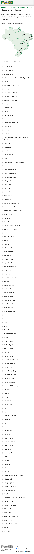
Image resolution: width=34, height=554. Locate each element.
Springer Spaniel (9, 483)
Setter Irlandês (8, 453)
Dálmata (6, 240)
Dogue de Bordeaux (10, 266)
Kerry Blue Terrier (9, 315)
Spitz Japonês (8, 479)
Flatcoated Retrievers (11, 274)
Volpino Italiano (8, 509)
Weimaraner (7, 512)
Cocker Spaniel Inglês (10, 229)
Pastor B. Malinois (9, 363)
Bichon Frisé (8, 126)
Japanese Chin (8, 307)
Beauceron (7, 119)
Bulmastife (7, 192)
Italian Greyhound (9, 300)
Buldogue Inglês (9, 184)
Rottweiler (7, 419)
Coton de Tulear (9, 237)
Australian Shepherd (10, 100)
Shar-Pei (6, 460)
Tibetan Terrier (8, 501)
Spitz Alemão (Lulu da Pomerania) (14, 475)
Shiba (5, 468)
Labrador (6, 326)
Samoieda (7, 427)
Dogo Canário (8, 255)
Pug (5, 412)
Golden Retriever (9, 285)
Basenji (6, 104)
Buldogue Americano (10, 173)
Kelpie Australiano (9, 311)
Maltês (6, 337)
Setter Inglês (8, 449)
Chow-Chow (7, 222)
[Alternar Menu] (30, 2)
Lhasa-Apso (7, 330)
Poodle (6, 408)
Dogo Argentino (9, 251)
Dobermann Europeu (10, 248)
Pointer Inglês (8, 404)
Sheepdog (7, 464)
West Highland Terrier (10, 524)
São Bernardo (8, 430)
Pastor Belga (8, 367)
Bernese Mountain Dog (11, 122)
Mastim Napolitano (10, 345)
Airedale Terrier (9, 74)
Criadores (29, 7)
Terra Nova (7, 494)
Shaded (6, 457)
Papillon (6, 352)
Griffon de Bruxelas (10, 289)
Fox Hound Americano (11, 278)
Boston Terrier (8, 155)
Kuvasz (6, 322)
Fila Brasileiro (8, 270)
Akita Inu (6, 81)
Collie (5, 233)
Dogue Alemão (8, 259)
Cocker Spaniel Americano (12, 225)
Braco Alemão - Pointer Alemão (14, 162)
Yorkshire (7, 531)
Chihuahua (7, 218)
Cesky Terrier (8, 214)
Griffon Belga (8, 66)
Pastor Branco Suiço (10, 371)
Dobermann (7, 244)
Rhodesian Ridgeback (10, 415)
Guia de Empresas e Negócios (16, 7)
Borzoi (6, 151)
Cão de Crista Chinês (10, 207)
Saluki (5, 423)
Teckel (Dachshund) (10, 490)
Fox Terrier (7, 281)
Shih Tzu (6, 471)
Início (4, 7)
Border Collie (8, 147)
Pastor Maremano (9, 378)
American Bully (8, 89)
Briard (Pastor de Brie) (11, 169)
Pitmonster (7, 401)
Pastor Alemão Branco (11, 360)
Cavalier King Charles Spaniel (13, 210)
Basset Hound (8, 107)
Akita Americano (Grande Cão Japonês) (16, 78)
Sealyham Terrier (9, 442)
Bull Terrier (7, 188)
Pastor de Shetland (10, 374)
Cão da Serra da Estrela (11, 203)
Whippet (6, 527)
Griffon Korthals (9, 292)
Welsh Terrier (8, 520)
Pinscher (6, 393)
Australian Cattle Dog (10, 96)
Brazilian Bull (8, 166)
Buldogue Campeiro (10, 177)
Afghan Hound (8, 70)
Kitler (5, 319)
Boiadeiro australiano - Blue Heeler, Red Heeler (16, 139)
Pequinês (7, 389)
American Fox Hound (10, 93)
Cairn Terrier (8, 196)
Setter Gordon (8, 445)
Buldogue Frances (9, 181)
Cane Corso (7, 199)
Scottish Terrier (9, 438)
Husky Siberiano (9, 296)
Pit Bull (6, 397)
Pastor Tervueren (9, 382)
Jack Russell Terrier (10, 304)
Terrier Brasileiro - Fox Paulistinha (14, 498)
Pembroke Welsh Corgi (11, 386)
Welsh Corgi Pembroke (11, 516)
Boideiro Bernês (9, 143)
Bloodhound (7, 130)
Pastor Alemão (8, 356)
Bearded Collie (8, 115)
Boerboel (6, 134)
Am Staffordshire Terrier (11, 85)
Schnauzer (7, 434)
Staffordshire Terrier (10, 486)
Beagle (6, 111)
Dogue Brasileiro (9, 263)
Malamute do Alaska (10, 333)
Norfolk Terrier (8, 348)
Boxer (5, 158)
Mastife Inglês (8, 341)
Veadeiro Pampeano (10, 505)
